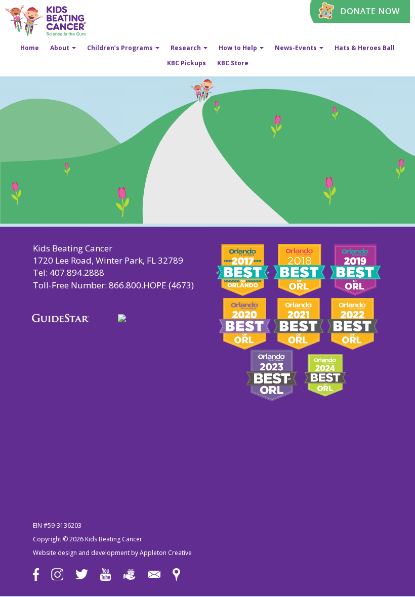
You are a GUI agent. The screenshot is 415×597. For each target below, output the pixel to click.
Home (29, 48)
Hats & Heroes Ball (365, 48)
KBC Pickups (186, 63)
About (60, 48)
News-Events (296, 48)
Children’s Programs (120, 48)
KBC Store (232, 63)
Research (186, 48)
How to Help (239, 48)
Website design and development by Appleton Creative (112, 552)
